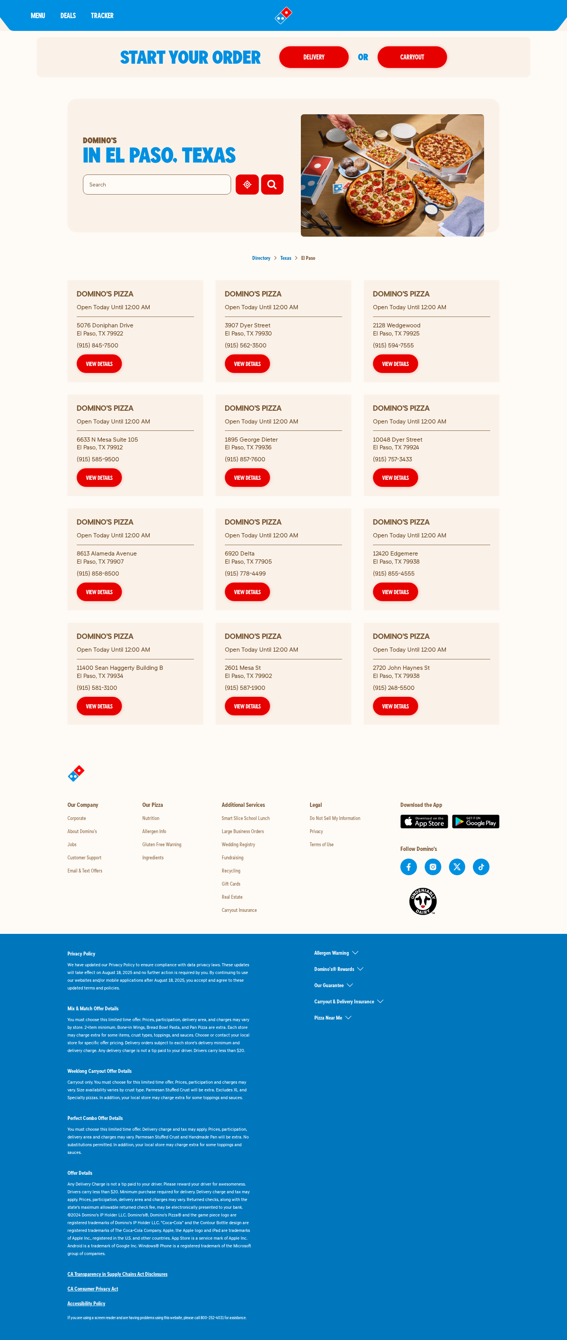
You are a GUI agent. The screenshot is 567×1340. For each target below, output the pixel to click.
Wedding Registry (238, 844)
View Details (99, 364)
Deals (68, 15)
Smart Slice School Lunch (246, 818)
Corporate (77, 818)
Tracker (102, 15)
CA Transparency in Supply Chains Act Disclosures (117, 1274)
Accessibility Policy (86, 1303)
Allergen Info (154, 831)
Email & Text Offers (85, 870)
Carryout (412, 57)
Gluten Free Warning (161, 844)
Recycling (231, 870)
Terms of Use (322, 844)
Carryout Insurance (239, 909)
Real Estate (232, 896)
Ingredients (153, 857)
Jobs (72, 844)
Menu (38, 15)
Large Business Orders (243, 831)
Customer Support (84, 857)
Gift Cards (231, 883)
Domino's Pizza (105, 293)
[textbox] (160, 1317)
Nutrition (150, 818)
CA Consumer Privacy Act (93, 1288)
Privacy (316, 831)
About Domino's (82, 831)
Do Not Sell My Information (335, 818)
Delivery (314, 57)
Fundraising (232, 857)
